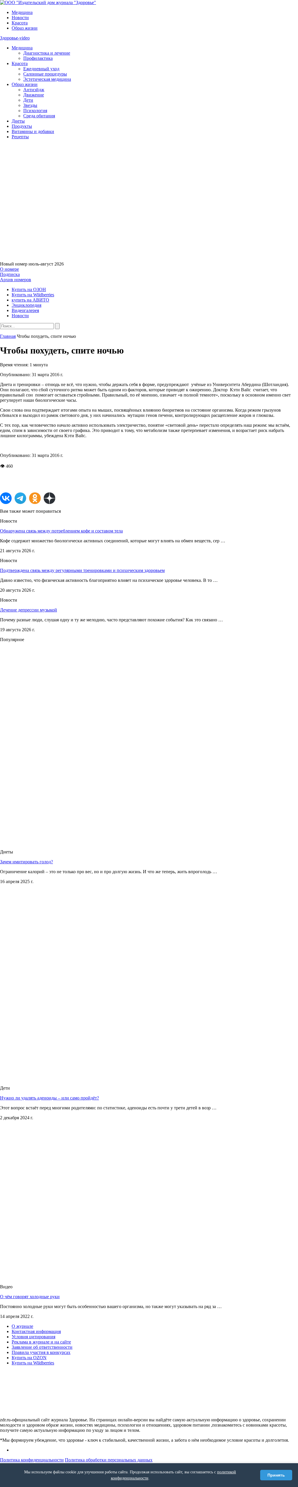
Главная (8, 336)
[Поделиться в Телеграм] (20, 498)
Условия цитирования (33, 1336)
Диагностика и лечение (46, 53)
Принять (276, 1475)
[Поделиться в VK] (6, 498)
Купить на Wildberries (33, 294)
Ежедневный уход (41, 68)
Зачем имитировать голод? (26, 861)
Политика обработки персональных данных (108, 1459)
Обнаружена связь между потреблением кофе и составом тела (61, 530)
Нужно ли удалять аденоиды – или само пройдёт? (49, 1097)
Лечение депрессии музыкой (28, 609)
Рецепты (20, 136)
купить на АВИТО (30, 299)
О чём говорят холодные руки (30, 1296)
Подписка (10, 274)
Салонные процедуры (45, 73)
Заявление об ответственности (42, 1347)
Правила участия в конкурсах (41, 1352)
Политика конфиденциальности (32, 1459)
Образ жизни (25, 28)
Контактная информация (36, 1331)
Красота (20, 22)
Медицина (22, 12)
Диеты (18, 121)
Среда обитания (39, 115)
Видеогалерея (25, 310)
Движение (33, 94)
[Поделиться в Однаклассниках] (35, 498)
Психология (35, 110)
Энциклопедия (26, 305)
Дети (28, 100)
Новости (20, 17)
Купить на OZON (29, 1357)
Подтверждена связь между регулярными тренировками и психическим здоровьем (82, 570)
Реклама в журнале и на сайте (41, 1341)
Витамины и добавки (33, 131)
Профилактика (38, 58)
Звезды (30, 105)
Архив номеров (15, 279)
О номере (9, 269)
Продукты (22, 126)
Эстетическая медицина (47, 79)
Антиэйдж (33, 89)
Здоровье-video (15, 37)
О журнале (22, 1326)
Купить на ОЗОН (29, 289)
